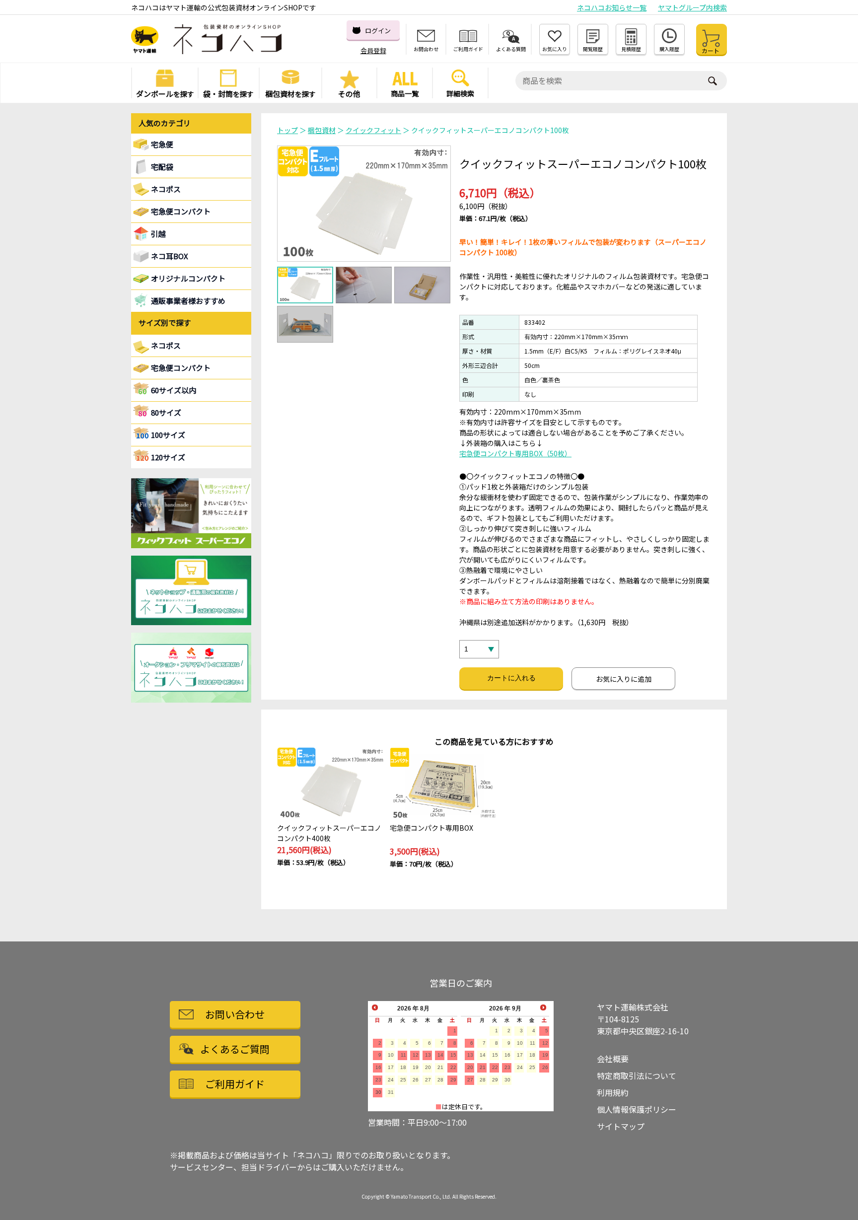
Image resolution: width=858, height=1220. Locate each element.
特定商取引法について (636, 1075)
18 (403, 1067)
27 (428, 1079)
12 (416, 1055)
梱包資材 (322, 130)
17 (391, 1067)
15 (453, 1055)
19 (416, 1067)
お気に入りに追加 (623, 679)
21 (440, 1067)
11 (403, 1055)
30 (378, 1092)
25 (403, 1079)
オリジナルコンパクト (188, 278)
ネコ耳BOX (169, 256)
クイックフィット (373, 130)
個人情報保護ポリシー (636, 1109)
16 (378, 1067)
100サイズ (168, 435)
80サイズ (166, 412)
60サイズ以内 (173, 390)
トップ (287, 130)
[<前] (375, 1008)
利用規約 (613, 1092)
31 (391, 1092)
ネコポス (166, 345)
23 (378, 1079)
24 (391, 1079)
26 (416, 1079)
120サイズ (168, 457)
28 (440, 1079)
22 (453, 1067)
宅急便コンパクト (181, 211)
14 (440, 1055)
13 (428, 1055)
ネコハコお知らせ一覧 (611, 7)
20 (428, 1067)
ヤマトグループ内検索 (692, 7)
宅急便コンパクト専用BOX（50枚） (515, 453)
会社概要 (613, 1059)
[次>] (543, 1008)
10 (391, 1055)
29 (453, 1079)
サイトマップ (620, 1126)
